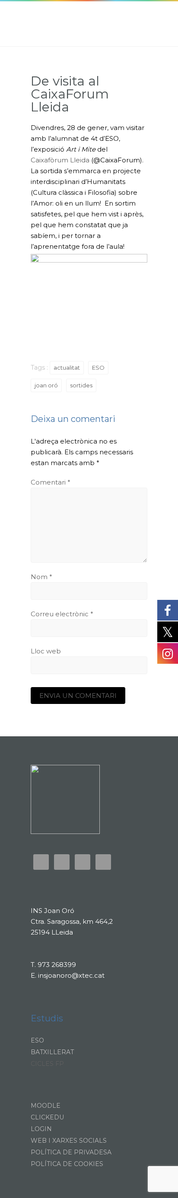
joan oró (46, 385)
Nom (41, 577)
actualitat (67, 367)
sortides (81, 385)
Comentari (50, 482)
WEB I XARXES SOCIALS (69, 1140)
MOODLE (45, 1105)
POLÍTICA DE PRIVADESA (71, 1152)
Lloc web (46, 651)
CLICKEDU (47, 1117)
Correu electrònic (62, 614)
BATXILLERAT (52, 1052)
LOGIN (41, 1129)
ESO (98, 367)
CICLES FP (47, 1064)
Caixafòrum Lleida (60, 160)
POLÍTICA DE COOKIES (67, 1164)
